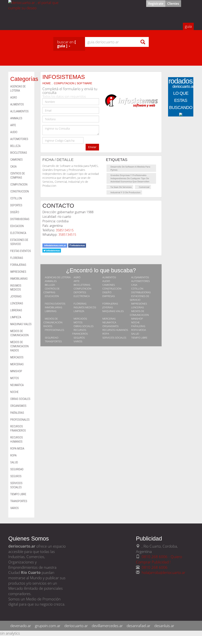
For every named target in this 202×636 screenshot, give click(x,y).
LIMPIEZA (79, 311)
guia (188, 26)
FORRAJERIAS (110, 303)
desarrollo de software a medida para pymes (130, 168)
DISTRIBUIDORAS (141, 292)
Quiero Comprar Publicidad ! (159, 559)
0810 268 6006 (154, 567)
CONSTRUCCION (111, 288)
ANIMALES (51, 281)
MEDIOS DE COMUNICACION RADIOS (52, 322)
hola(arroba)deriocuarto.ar (163, 572)
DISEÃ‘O (106, 292)
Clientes (173, 3)
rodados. (181, 84)
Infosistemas (63, 77)
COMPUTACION (82, 288)
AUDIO (106, 281)
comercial (144, 187)
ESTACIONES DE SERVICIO (139, 298)
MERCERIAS (109, 318)
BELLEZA (50, 285)
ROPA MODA (138, 330)
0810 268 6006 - (156, 556)
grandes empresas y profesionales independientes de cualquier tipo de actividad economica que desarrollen (129, 178)
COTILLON (137, 288)
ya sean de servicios (121, 187)
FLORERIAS (80, 303)
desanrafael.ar (138, 625)
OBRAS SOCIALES (84, 326)
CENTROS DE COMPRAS (51, 290)
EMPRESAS (108, 296)
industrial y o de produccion (125, 192)
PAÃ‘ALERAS (138, 326)
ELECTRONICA (82, 296)
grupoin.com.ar (47, 625)
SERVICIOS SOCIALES (114, 337)
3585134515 (65, 230)
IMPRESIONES (139, 303)
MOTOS (78, 322)
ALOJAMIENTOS (140, 277)
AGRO (77, 277)
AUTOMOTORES (140, 281)
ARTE (76, 281)
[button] (69, 44)
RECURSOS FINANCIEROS (80, 331)
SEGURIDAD (51, 337)
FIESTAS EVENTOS (55, 303)
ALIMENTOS (109, 277)
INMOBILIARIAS (53, 307)
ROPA (105, 333)
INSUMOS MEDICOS (85, 307)
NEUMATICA (109, 322)
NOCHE (135, 322)
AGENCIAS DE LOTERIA (58, 277)
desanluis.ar (164, 625)
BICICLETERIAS (82, 285)
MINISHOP (137, 318)
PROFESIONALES (54, 330)
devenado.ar (20, 625)
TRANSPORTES (53, 341)
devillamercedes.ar (107, 625)
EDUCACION (52, 296)
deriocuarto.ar (76, 625)
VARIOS (78, 341)
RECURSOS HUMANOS (115, 330)
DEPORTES (80, 292)
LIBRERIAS (50, 311)
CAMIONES (108, 285)
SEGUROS (79, 337)
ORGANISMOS (110, 326)
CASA (134, 285)
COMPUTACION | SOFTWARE (73, 83)
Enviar (92, 147)
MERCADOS (80, 318)
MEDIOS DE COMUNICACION (139, 313)
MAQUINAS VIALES (113, 311)
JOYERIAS (107, 307)
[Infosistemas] (131, 102)
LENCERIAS (137, 307)
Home (46, 83)
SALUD (135, 333)
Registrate (155, 3)
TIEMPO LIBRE (139, 337)
